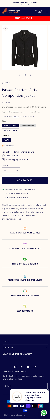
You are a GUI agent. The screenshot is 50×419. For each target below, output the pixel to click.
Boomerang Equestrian (17, 415)
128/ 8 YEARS (10, 130)
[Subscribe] (44, 386)
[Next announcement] (44, 3)
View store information (16, 197)
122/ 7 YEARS (29, 125)
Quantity (5, 165)
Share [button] (7, 82)
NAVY (6, 140)
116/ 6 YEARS (10, 125)
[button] (47, 11)
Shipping (16, 116)
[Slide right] (30, 75)
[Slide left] (19, 75)
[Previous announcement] (6, 3)
